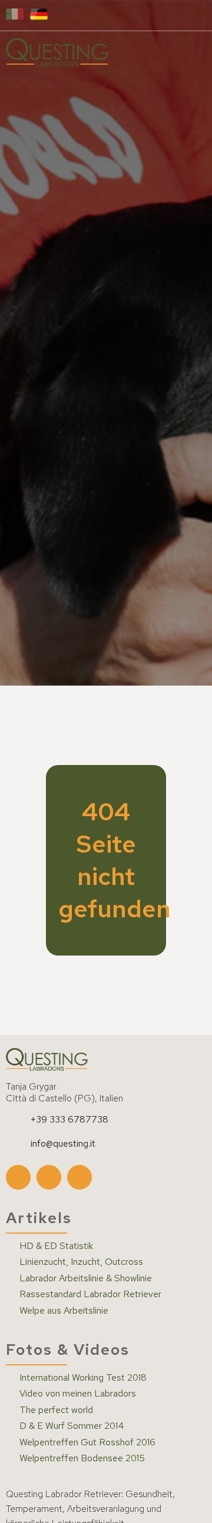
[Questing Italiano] (15, 15)
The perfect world (56, 1410)
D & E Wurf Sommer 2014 (71, 1426)
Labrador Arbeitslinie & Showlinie (85, 1278)
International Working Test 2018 (83, 1378)
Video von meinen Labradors (77, 1394)
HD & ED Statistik (56, 1246)
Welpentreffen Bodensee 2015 (82, 1458)
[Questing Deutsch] (39, 15)
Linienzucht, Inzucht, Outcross (81, 1262)
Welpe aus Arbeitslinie (63, 1311)
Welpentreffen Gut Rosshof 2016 (87, 1442)
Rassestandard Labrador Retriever (90, 1294)
